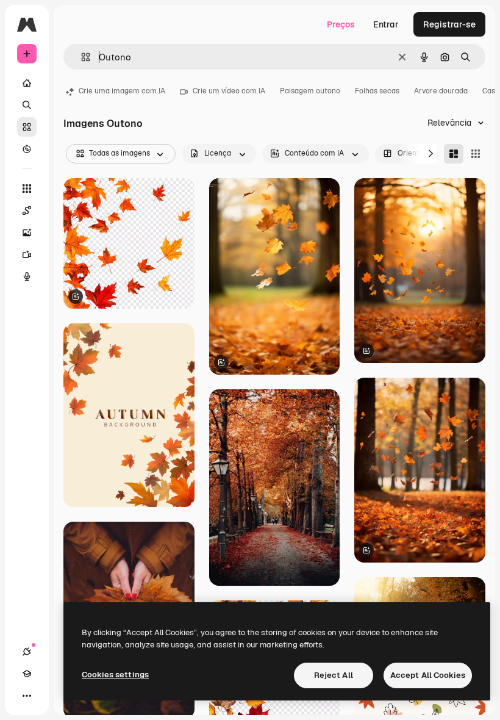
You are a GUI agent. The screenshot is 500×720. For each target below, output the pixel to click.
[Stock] (27, 127)
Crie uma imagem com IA (122, 91)
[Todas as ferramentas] (27, 188)
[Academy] (27, 673)
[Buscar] (27, 105)
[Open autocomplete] (81, 57)
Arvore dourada (441, 91)
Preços (341, 24)
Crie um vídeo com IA (229, 91)
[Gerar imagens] (27, 232)
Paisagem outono (310, 91)
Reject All (333, 675)
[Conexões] (27, 651)
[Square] (475, 154)
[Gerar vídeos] (27, 254)
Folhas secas (377, 91)
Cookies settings (115, 674)
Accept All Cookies (427, 675)
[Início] (27, 83)
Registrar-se (449, 24)
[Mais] (27, 695)
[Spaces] (27, 210)
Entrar (386, 24)
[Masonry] (453, 154)
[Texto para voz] (27, 276)
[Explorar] (27, 149)
